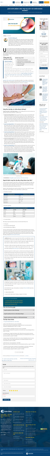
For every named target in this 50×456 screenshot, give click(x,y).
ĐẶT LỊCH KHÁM (26, 287)
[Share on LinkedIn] (22, 352)
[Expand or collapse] (33, 58)
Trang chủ (9, 12)
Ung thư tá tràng (28, 417)
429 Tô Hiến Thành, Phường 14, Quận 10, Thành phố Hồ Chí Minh (6, 427)
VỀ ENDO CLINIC (43, 5)
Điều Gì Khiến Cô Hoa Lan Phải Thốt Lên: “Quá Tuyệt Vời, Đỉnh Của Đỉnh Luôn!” (45, 89)
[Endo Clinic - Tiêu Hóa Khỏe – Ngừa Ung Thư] (2, 2)
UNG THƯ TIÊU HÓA (30, 5)
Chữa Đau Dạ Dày (16, 436)
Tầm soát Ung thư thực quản (31, 428)
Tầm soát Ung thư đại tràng (30, 433)
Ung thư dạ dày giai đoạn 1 (9, 124)
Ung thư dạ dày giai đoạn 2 (9, 131)
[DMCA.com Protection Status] (43, 428)
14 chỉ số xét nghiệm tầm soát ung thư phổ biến (14, 300)
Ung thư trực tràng (29, 420)
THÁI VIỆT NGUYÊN (43, 34)
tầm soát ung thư (16, 248)
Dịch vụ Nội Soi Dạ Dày (17, 428)
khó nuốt (9, 74)
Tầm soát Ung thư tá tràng (30, 431)
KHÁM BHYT (42, 2)
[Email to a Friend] (19, 352)
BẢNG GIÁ (47, 5)
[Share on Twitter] (17, 352)
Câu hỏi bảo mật (6, 393)
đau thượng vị (24, 73)
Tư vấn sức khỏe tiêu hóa (30, 441)
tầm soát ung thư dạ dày (15, 234)
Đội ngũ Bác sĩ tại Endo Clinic (39, 449)
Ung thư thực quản (29, 413)
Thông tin (5, 35)
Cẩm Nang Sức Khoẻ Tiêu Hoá (17, 12)
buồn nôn (14, 74)
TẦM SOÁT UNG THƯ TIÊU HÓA (4, 5)
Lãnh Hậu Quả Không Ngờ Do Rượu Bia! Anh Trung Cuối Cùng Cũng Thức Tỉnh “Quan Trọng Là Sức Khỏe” (45, 97)
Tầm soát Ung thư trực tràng (31, 434)
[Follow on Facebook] (1, 434)
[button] (19, 310)
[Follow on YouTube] (4, 434)
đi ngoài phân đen (27, 74)
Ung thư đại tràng (29, 418)
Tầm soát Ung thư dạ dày (30, 429)
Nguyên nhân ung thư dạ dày (8, 80)
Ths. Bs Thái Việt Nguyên (12, 38)
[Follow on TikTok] (3, 434)
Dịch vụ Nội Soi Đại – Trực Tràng (18, 430)
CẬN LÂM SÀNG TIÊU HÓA (36, 5)
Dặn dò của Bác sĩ (29, 439)
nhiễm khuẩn (25, 81)
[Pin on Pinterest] (21, 352)
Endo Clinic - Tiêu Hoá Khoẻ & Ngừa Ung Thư (6, 416)
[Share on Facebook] (15, 352)
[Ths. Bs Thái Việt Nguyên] (6, 39)
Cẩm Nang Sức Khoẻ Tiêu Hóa (15, 355)
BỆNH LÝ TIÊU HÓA (24, 5)
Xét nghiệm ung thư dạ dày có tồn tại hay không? (18, 177)
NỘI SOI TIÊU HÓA (11, 5)
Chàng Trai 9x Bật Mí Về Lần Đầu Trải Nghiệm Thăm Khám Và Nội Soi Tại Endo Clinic (45, 82)
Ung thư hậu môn (29, 422)
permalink (26, 355)
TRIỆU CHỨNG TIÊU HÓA (18, 5)
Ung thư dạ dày (8, 61)
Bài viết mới (9, 35)
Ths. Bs (44, 32)
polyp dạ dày (31, 81)
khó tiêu (30, 73)
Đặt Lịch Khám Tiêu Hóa (17, 422)
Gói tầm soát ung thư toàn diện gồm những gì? (14, 302)
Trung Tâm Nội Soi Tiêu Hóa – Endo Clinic (11, 321)
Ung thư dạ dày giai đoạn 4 (9, 145)
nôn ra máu (19, 74)
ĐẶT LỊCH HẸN (47, 2)
